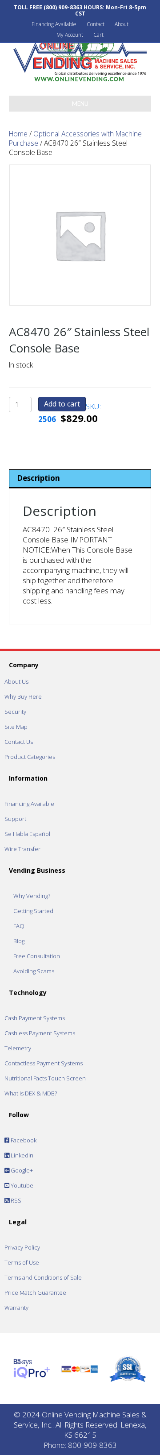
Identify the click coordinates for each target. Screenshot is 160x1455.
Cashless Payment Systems (39, 1033)
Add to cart (62, 404)
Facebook (22, 1140)
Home (18, 134)
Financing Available (54, 24)
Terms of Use (21, 1262)
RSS (15, 1200)
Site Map (16, 727)
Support (15, 819)
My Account (69, 35)
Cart (98, 35)
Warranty (16, 1308)
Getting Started (33, 911)
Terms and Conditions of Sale (43, 1277)
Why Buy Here (23, 696)
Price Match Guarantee (35, 1292)
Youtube (21, 1185)
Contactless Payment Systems (43, 1063)
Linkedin (21, 1155)
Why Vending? (31, 896)
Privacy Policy (22, 1247)
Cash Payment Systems (34, 1018)
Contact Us (18, 742)
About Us (16, 681)
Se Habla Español (27, 834)
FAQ (18, 926)
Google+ (21, 1170)
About (121, 24)
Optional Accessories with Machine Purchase (75, 138)
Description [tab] (38, 478)
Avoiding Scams (33, 971)
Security (15, 712)
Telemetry (17, 1048)
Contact (95, 24)
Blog (18, 941)
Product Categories (29, 757)
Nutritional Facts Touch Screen (45, 1078)
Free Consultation (36, 956)
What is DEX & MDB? (30, 1093)
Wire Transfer (22, 849)
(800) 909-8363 (63, 7)
